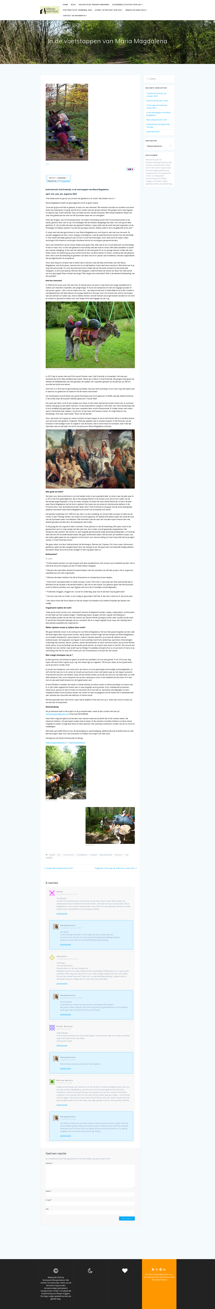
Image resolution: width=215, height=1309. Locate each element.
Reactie (49, 1163)
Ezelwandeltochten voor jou (126, 4)
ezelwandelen (82, 855)
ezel (59, 855)
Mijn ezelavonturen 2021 (156, 120)
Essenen (52, 855)
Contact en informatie (74, 16)
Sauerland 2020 (152, 131)
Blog (73, 4)
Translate (65, 181)
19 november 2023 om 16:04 (70, 928)
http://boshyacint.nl (77, 742)
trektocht (119, 855)
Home (65, 4)
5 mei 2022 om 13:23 (68, 1119)
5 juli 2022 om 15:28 (64, 1029)
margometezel (67, 925)
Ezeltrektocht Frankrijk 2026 (77, 10)
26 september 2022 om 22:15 (67, 959)
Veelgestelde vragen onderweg (94, 4)
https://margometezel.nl (56, 742)
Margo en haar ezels (136, 10)
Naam (49, 1191)
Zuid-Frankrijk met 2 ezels (157, 100)
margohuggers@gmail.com (57, 714)
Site (47, 1209)
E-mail (49, 1200)
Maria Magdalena (106, 855)
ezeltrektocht (68, 855)
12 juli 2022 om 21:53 (68, 1060)
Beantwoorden (62, 914)
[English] (129, 169)
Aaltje (60, 892)
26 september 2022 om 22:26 (71, 998)
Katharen (93, 855)
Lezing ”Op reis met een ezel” (109, 10)
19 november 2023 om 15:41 (67, 894)
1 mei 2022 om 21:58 (64, 1083)
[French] (131, 169)
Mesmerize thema (159, 1280)
